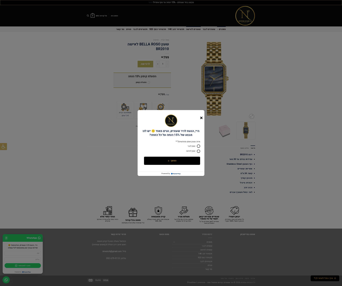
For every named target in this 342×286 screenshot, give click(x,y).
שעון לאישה (190, 151)
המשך (173, 160)
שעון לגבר (191, 146)
